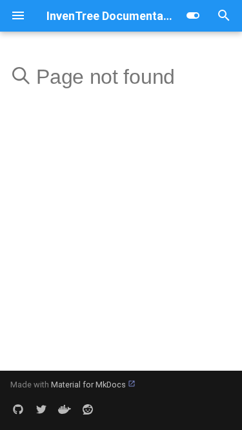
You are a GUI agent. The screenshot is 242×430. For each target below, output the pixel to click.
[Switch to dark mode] (193, 15)
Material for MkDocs (89, 384)
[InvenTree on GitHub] (18, 409)
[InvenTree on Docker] (64, 409)
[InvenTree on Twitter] (41, 409)
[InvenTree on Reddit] (87, 409)
